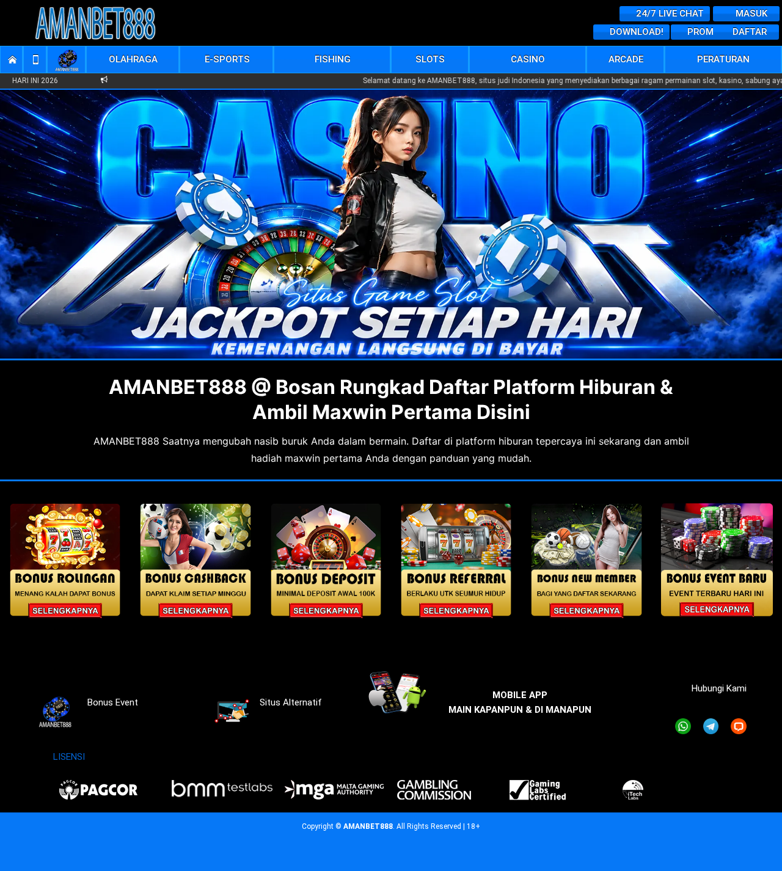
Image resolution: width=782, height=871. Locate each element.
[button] (133, 59)
